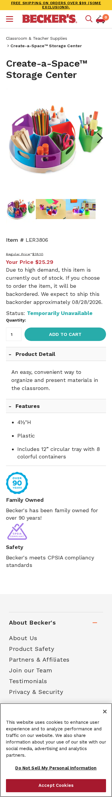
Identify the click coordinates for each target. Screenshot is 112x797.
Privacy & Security (36, 691)
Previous (15, 138)
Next (97, 138)
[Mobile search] (89, 19)
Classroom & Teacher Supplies (36, 38)
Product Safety (31, 648)
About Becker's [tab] (32, 622)
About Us (23, 638)
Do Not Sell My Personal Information (55, 768)
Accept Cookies (56, 785)
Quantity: (16, 320)
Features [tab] (28, 406)
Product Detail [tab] (35, 354)
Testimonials (28, 681)
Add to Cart (65, 334)
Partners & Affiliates (39, 659)
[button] (9, 19)
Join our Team (30, 670)
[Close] (104, 711)
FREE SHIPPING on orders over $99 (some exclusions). (56, 5)
